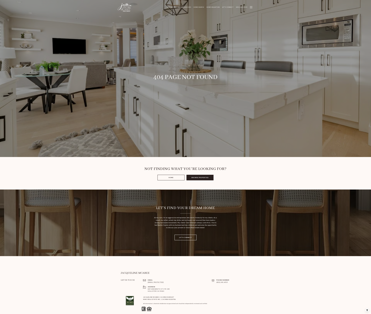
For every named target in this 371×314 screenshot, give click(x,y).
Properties (171, 7)
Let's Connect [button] (185, 237)
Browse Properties (199, 177)
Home (171, 177)
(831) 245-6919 (222, 282)
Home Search (199, 7)
